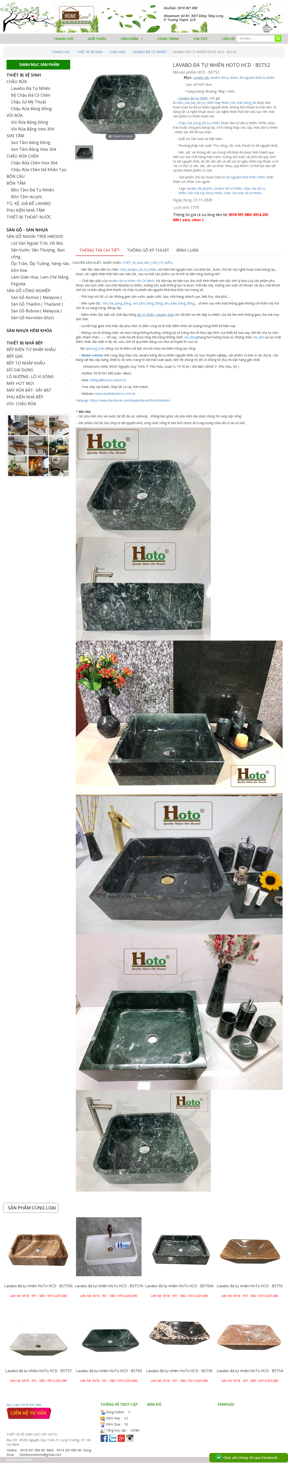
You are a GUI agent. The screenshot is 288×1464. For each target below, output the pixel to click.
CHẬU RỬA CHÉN (23, 156)
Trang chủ (61, 52)
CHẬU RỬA (118, 52)
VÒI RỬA (14, 115)
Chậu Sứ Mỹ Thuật (28, 102)
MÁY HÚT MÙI (20, 383)
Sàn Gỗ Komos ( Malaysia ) (36, 297)
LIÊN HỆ (228, 38)
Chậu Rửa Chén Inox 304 (34, 162)
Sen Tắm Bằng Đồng (30, 142)
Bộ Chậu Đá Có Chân (30, 95)
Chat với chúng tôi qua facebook (250, 1457)
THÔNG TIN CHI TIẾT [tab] (99, 250)
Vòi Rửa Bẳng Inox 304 (32, 129)
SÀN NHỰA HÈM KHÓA (29, 330)
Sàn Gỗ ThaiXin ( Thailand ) (37, 304)
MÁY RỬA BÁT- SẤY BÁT (29, 390)
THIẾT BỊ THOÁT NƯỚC (29, 217)
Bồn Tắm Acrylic (26, 196)
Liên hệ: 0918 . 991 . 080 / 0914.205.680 (38, 1296)
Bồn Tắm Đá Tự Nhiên (32, 190)
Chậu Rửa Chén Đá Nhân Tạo (38, 169)
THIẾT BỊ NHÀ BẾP (25, 343)
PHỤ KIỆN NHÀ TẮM (26, 210)
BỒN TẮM (16, 183)
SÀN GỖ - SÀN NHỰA (27, 229)
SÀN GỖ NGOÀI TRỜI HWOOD (35, 236)
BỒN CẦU (16, 176)
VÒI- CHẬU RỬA (21, 403)
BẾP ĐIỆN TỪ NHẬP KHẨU (31, 349)
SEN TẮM (15, 135)
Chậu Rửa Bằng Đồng (31, 108)
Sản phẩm (129, 38)
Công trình (168, 38)
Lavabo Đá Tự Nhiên (149, 52)
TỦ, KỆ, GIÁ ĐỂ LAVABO (29, 203)
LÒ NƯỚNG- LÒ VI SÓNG (30, 376)
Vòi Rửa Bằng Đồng (29, 122)
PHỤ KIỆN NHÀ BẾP (25, 397)
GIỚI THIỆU (97, 38)
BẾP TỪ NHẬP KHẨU (26, 363)
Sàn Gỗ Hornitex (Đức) (32, 317)
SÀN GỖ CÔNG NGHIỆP (28, 290)
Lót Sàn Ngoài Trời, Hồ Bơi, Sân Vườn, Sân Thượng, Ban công (38, 249)
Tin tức (200, 38)
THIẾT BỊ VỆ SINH (90, 52)
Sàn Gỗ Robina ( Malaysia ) (36, 311)
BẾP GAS (15, 356)
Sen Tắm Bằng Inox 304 (33, 149)
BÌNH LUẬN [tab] (187, 250)
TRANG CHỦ (63, 38)
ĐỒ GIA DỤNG (20, 369)
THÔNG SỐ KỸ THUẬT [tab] (148, 250)
